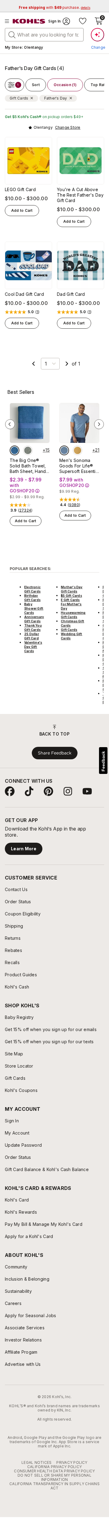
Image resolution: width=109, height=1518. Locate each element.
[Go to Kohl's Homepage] (29, 21)
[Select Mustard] (77, 450)
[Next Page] (67, 363)
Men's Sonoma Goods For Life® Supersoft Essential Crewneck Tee (79, 466)
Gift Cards (69, 629)
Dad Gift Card (71, 294)
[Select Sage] (28, 450)
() (37, 312)
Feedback (103, 761)
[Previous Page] (33, 363)
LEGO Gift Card (20, 189)
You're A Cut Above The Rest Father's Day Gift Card (80, 195)
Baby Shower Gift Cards (33, 608)
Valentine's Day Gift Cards (33, 647)
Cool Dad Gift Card (24, 294)
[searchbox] (44, 34)
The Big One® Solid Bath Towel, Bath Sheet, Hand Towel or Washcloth (28, 466)
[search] (12, 34)
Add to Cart (22, 210)
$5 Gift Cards (71, 595)
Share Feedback (54, 752)
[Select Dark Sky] (64, 450)
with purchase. (54, 7)
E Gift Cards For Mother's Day (71, 604)
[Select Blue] (14, 450)
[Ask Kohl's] (97, 34)
